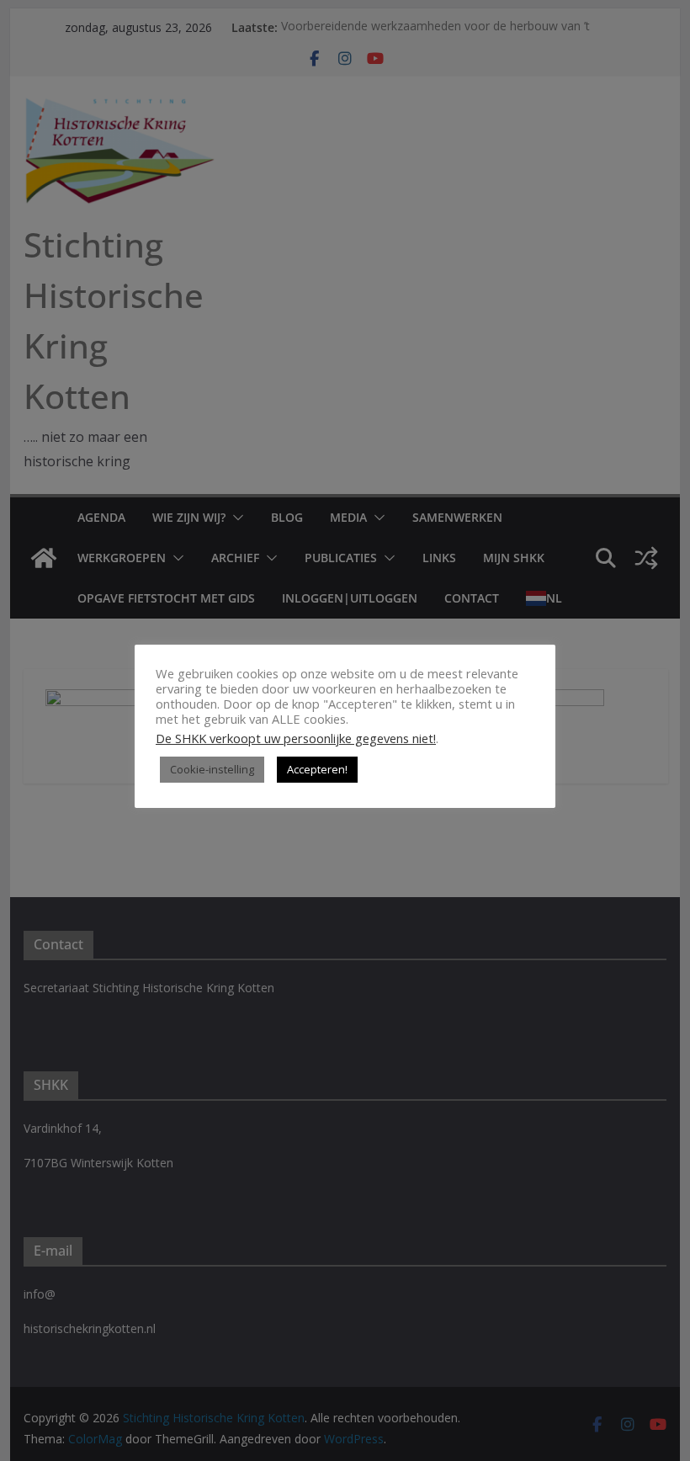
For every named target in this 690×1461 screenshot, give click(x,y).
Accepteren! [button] (317, 769)
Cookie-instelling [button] (212, 769)
